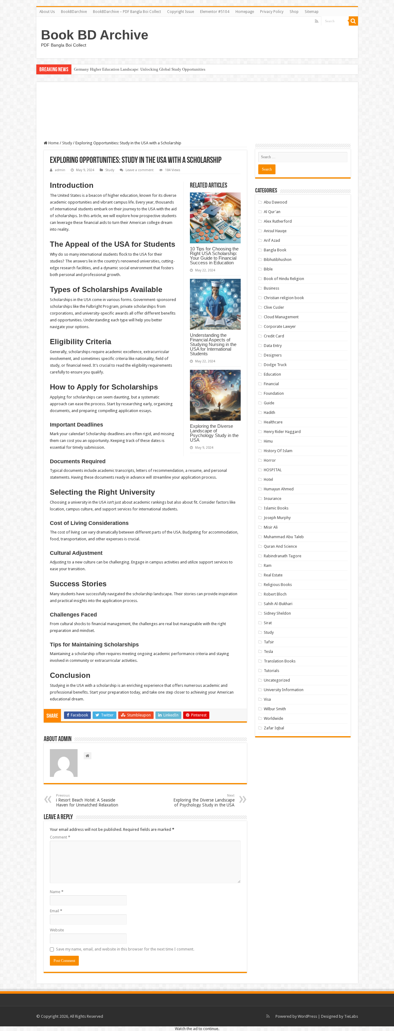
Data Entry (273, 345)
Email (56, 911)
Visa (267, 699)
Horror (270, 460)
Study (67, 143)
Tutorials (271, 670)
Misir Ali (271, 527)
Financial (271, 383)
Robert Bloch (275, 594)
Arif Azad (272, 240)
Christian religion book (284, 297)
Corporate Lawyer (280, 326)
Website (57, 930)
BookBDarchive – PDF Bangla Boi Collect (127, 12)
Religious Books (278, 584)
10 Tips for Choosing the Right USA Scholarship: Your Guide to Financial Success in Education (214, 255)
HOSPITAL (273, 470)
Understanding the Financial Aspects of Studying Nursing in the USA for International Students (213, 344)
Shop (294, 12)
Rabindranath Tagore (282, 556)
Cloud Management (281, 317)
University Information (284, 689)
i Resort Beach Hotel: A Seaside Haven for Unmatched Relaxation (87, 800)
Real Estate (273, 575)
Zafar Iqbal (274, 728)
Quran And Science (280, 546)
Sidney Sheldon (277, 613)
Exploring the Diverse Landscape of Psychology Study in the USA (214, 433)
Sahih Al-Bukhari (278, 603)
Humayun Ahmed (279, 489)
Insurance (272, 498)
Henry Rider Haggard (282, 431)
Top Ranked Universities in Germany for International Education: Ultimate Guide (141, 69)
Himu (268, 441)
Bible (268, 269)
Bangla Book (275, 250)
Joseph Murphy (277, 517)
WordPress (307, 1016)
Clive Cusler (274, 307)
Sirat (268, 623)
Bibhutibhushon (277, 259)
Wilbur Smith (275, 709)
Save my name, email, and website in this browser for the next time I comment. (125, 949)
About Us (47, 12)
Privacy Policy (271, 12)
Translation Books (280, 661)
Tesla (268, 651)
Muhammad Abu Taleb (284, 536)
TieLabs (351, 1016)
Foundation (274, 393)
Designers (273, 355)
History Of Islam (278, 450)
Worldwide (273, 718)
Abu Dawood (275, 202)
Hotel (268, 479)
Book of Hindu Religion (284, 278)
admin (60, 170)
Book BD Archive (94, 34)
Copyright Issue (180, 12)
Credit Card (274, 336)
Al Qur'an (272, 211)
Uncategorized (277, 680)
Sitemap (312, 12)
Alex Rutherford (278, 221)
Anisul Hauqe (275, 231)
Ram (267, 565)
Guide (269, 403)
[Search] (353, 21)
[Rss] (316, 21)
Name (56, 891)
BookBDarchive (74, 12)
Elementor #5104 (214, 12)
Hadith (269, 412)
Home (53, 143)
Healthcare (273, 422)
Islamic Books (276, 508)
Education (272, 374)
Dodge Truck (275, 364)
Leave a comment (140, 170)
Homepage (244, 12)
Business (271, 288)
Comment (60, 837)
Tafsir (269, 642)
